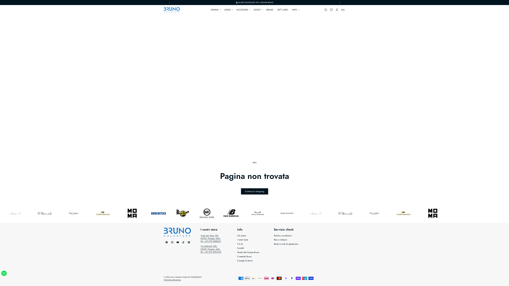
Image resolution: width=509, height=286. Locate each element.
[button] (215, 10)
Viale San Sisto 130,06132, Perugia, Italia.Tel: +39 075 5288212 (211, 238)
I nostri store (242, 239)
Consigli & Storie (245, 260)
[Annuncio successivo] (340, 2)
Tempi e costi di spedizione (286, 243)
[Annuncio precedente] (169, 2)
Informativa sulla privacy (172, 280)
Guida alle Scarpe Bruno (248, 252)
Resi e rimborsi (280, 239)
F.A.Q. (240, 243)
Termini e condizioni (283, 235)
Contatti (240, 248)
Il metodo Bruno (244, 256)
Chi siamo (241, 235)
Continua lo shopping (254, 191)
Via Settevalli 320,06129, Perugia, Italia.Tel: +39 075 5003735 (211, 249)
